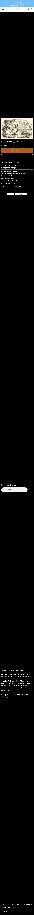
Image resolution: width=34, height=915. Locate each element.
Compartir (11, 194)
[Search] (29, 9)
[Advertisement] (17, 319)
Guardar (24, 194)
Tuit (18, 194)
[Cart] (32, 9)
